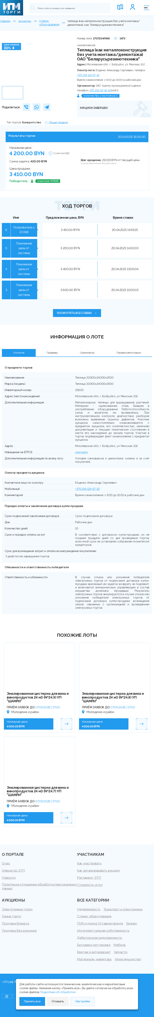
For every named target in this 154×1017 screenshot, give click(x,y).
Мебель (119, 945)
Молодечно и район (25, 712)
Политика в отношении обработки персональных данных (39, 886)
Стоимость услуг (90, 885)
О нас (6, 863)
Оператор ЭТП (13, 870)
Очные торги (11, 916)
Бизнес (131, 923)
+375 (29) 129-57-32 (88, 75)
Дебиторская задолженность (99, 938)
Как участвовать (89, 863)
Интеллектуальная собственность (103, 930)
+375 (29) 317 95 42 (100, 90)
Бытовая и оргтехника (93, 945)
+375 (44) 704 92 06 (13, 982)
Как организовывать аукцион (98, 870)
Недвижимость (88, 909)
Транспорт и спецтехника (123, 909)
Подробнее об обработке (57, 992)
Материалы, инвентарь (94, 959)
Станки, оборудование (94, 916)
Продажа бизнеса (15, 923)
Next (66, 60)
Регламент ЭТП (89, 878)
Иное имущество (128, 959)
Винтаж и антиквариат (94, 952)
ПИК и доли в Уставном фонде (100, 923)
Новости (9, 878)
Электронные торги (17, 909)
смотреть (81, 452)
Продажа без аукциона (19, 930)
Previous (6, 60)
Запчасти (120, 952)
